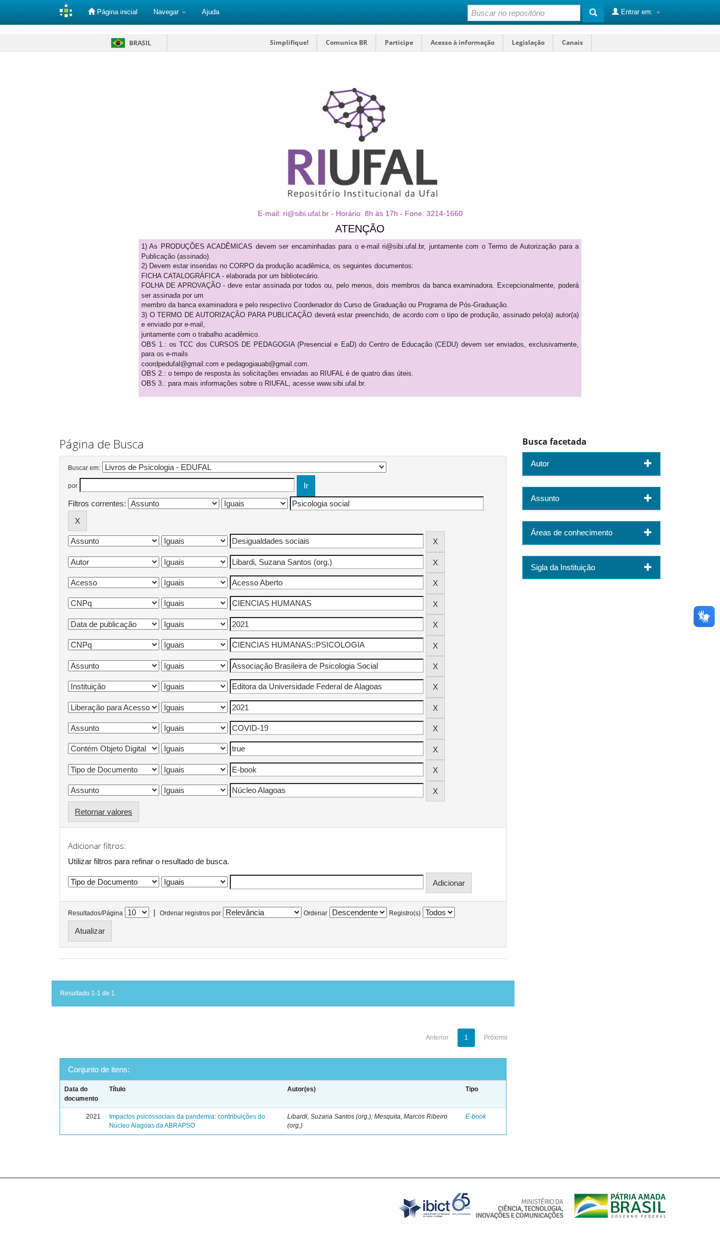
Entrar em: (637, 12)
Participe (399, 42)
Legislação (528, 42)
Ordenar (315, 913)
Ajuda (210, 12)
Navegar (167, 12)
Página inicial (116, 12)
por (72, 486)
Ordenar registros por (190, 913)
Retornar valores (103, 811)
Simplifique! (289, 42)
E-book (475, 1116)
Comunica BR (346, 42)
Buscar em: (84, 468)
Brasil (129, 42)
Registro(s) (405, 913)
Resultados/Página (95, 913)
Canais (572, 42)
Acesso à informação (462, 42)
